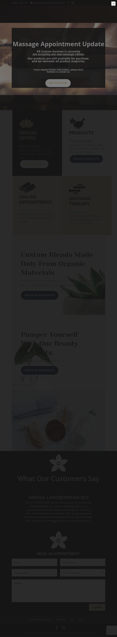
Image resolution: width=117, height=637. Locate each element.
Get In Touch (58, 83)
